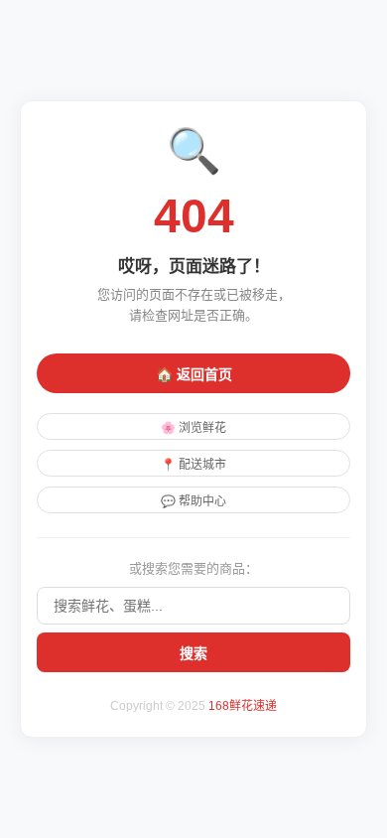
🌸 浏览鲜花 (193, 428)
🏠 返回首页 (194, 374)
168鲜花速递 (242, 706)
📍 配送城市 (193, 465)
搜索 (193, 653)
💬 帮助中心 (193, 501)
